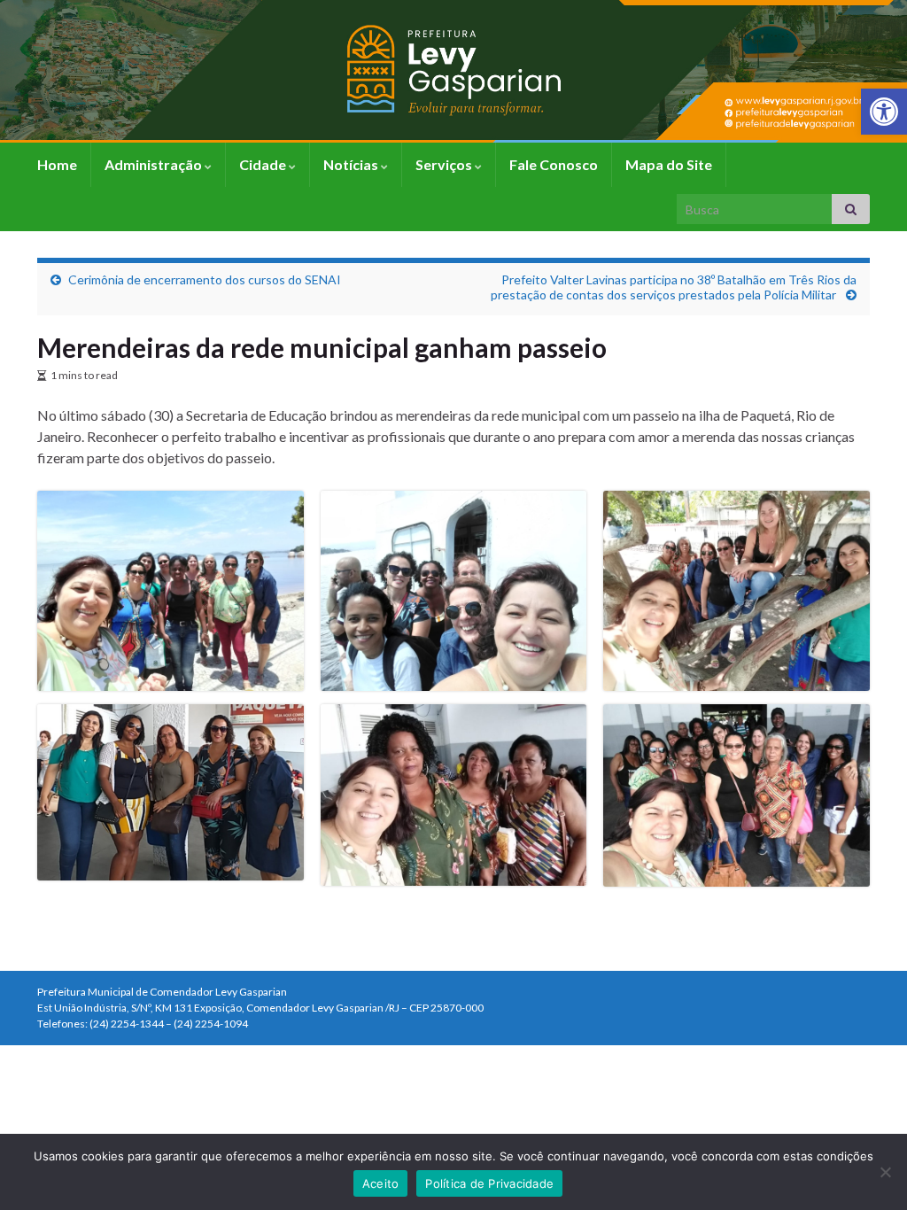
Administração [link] (155, 164)
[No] (885, 1172)
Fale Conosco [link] (553, 164)
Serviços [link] (445, 164)
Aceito (380, 1183)
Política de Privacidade (489, 1183)
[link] (884, 112)
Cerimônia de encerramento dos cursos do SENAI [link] (204, 279)
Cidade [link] (264, 164)
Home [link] (57, 164)
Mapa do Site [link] (668, 164)
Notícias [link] (352, 164)
